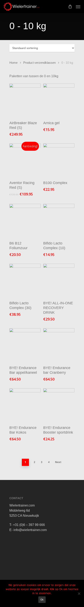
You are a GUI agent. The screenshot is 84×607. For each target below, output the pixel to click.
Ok (42, 599)
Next (58, 462)
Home (13, 62)
